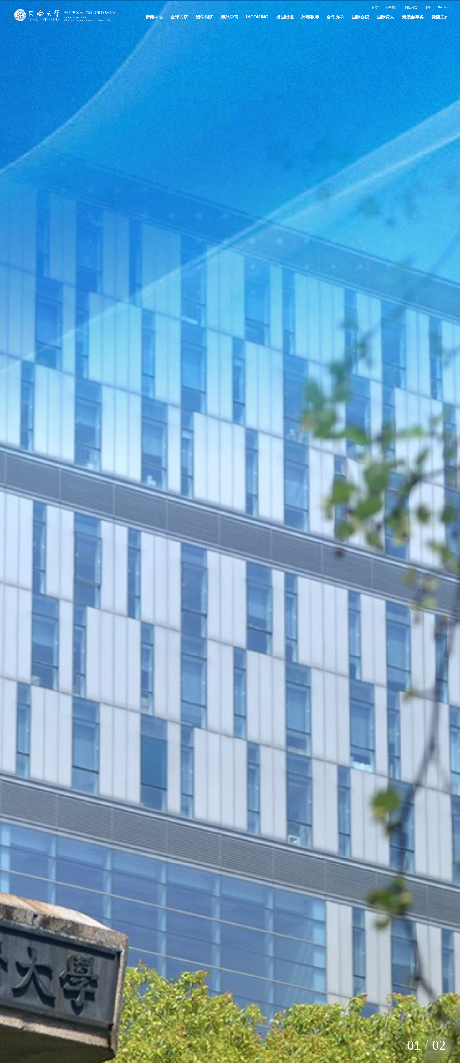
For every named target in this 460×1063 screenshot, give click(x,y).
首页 (351, 10)
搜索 (419, 10)
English (438, 10)
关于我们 (372, 10)
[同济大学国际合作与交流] (70, 18)
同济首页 (398, 10)
